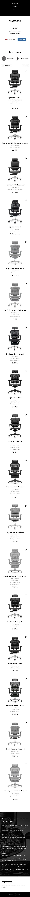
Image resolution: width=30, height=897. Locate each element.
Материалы (15, 6)
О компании (15, 13)
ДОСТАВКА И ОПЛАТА (15, 31)
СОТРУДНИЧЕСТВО (15, 33)
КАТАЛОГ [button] (15, 28)
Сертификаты (15, 3)
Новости (15, 9)
